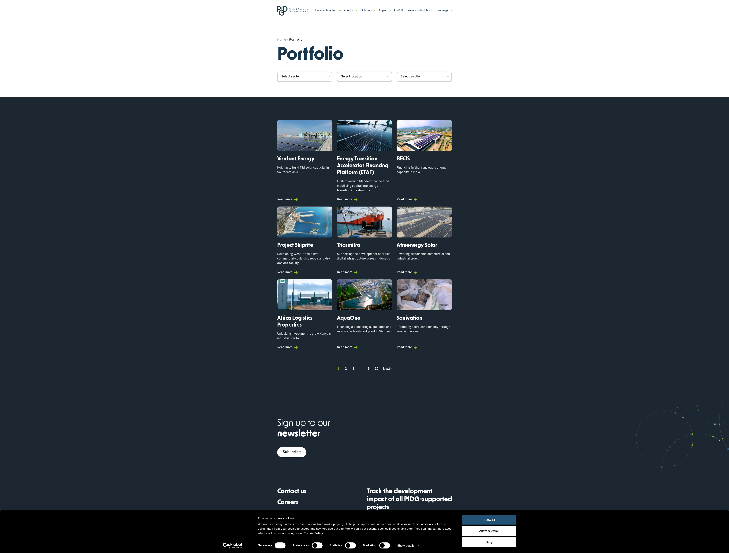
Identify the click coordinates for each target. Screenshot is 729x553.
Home (281, 40)
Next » (387, 368)
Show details (405, 545)
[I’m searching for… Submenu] (339, 11)
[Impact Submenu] (389, 11)
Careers (287, 502)
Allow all (489, 519)
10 (377, 368)
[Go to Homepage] (293, 11)
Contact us (291, 491)
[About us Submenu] (356, 11)
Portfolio (399, 10)
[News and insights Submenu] (431, 11)
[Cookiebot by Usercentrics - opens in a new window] (232, 545)
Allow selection (489, 530)
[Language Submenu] (450, 11)
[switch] (317, 545)
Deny (489, 542)
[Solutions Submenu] (374, 11)
